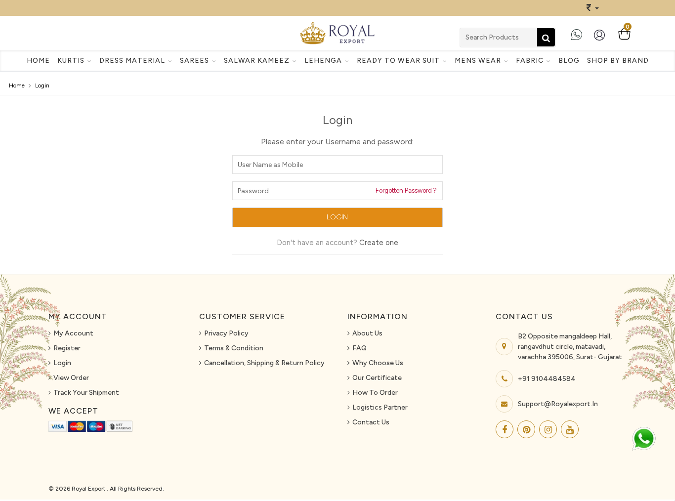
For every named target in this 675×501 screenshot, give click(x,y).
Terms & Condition (233, 348)
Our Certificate (377, 378)
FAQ (359, 348)
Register (67, 348)
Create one (378, 242)
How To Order (375, 392)
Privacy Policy (226, 333)
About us (367, 333)
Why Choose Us (377, 363)
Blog (569, 60)
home (17, 85)
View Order (71, 378)
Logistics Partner (380, 407)
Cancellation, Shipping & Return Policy (264, 363)
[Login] (601, 38)
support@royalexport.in (558, 404)
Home (38, 60)
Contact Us (370, 422)
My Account (73, 333)
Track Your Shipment (86, 392)
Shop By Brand (618, 60)
